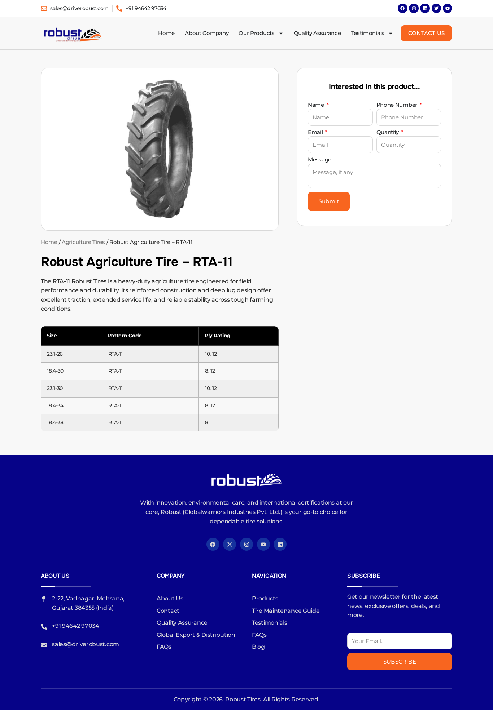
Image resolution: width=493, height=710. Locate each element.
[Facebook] (402, 8)
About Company (206, 33)
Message (319, 160)
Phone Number (397, 105)
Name (317, 105)
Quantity (388, 132)
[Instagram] (413, 8)
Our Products (256, 33)
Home (166, 33)
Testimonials (367, 33)
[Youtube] (263, 544)
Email (316, 132)
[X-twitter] (229, 544)
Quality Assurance (317, 33)
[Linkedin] (424, 8)
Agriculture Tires (83, 242)
